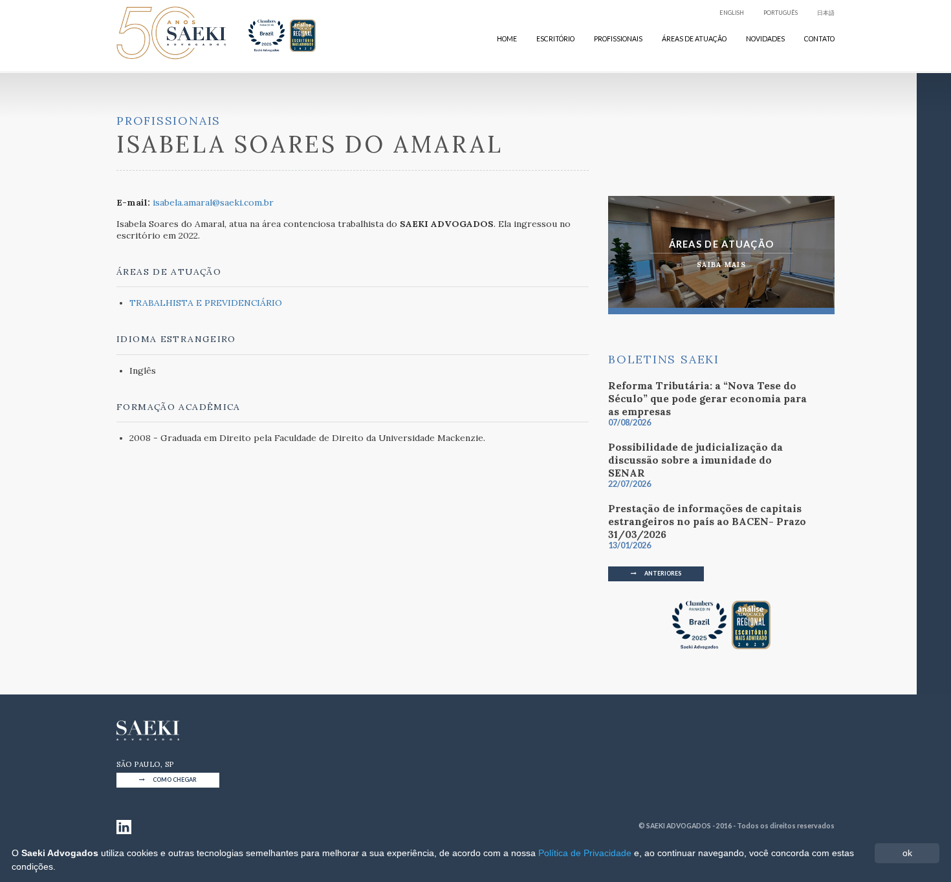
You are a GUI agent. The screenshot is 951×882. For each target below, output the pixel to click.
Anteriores (662, 573)
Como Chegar (174, 779)
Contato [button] (819, 39)
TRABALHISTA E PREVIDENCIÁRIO (205, 302)
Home (507, 39)
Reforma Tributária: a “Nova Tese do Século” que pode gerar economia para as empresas (707, 403)
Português (780, 12)
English (731, 12)
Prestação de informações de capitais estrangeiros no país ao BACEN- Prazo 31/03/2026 (707, 526)
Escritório (555, 39)
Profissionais (618, 39)
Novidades (765, 39)
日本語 (826, 12)
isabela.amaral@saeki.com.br (213, 202)
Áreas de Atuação (694, 39)
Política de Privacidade (584, 853)
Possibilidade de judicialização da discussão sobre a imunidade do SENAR (695, 464)
